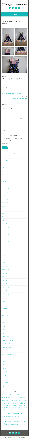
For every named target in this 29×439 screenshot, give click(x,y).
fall (9, 400)
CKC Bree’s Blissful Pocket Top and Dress (11, 92)
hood (15, 403)
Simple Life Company (6, 333)
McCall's (3, 213)
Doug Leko (4, 181)
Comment (21, 118)
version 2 (20, 421)
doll (3, 400)
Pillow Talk (4, 297)
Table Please (4, 361)
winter (17, 424)
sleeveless (8, 419)
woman (21, 424)
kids (18, 403)
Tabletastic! (4, 364)
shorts (3, 419)
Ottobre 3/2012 (5, 252)
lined (23, 403)
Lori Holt (3, 206)
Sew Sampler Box (6, 315)
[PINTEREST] (16, 432)
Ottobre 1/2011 (5, 223)
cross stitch (15, 397)
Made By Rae (4, 209)
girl (3, 403)
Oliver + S (4, 216)
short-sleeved (20, 416)
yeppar (3, 386)
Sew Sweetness (5, 322)
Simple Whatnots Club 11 (7, 340)
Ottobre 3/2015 (5, 259)
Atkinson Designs (5, 163)
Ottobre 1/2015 (5, 230)
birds (16, 394)
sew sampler (10, 416)
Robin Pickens (5, 305)
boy (18, 395)
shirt (14, 416)
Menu (15, 14)
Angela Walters (5, 156)
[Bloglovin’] (19, 8)
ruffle (26, 413)
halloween (8, 403)
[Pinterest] (16, 8)
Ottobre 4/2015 (5, 276)
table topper (9, 421)
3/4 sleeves (4, 394)
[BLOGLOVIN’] (19, 432)
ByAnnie (3, 171)
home (12, 403)
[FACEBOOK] (10, 432)
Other (3, 220)
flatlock (12, 400)
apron (7, 394)
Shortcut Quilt (5, 329)
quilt (7, 413)
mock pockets (20, 405)
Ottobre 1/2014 (5, 227)
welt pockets (13, 424)
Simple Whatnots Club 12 (7, 343)
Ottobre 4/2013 (5, 269)
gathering (24, 400)
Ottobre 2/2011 (5, 238)
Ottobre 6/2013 (5, 287)
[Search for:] (14, 130)
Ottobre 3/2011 (5, 248)
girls (5, 403)
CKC (3, 19)
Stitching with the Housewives (8, 354)
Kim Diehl (4, 195)
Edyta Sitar (4, 185)
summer (18, 419)
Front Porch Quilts (6, 192)
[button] (8, 37)
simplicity (4, 350)
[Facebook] (10, 8)
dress (6, 87)
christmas (5, 397)
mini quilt (15, 405)
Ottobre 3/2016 (5, 262)
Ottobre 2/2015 (5, 245)
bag (10, 395)
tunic (15, 421)
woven (25, 424)
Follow (4, 147)
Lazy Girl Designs (5, 199)
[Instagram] (13, 8)
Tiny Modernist (5, 379)
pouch (4, 413)
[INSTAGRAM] (13, 432)
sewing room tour (5, 416)
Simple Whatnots (5, 336)
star (14, 419)
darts (21, 397)
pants (8, 411)
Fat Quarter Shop (5, 188)
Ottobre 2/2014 (5, 241)
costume (9, 397)
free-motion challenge (18, 400)
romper (15, 413)
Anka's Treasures (5, 160)
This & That (4, 375)
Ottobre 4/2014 (5, 273)
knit (21, 403)
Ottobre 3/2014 (5, 255)
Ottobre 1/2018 (5, 234)
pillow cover (12, 411)
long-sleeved (5, 405)
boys (20, 394)
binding (13, 394)
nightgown (25, 405)
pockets (21, 411)
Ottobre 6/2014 (5, 290)
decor (23, 397)
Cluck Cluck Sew (5, 178)
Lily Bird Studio (5, 202)
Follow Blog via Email (14, 135)
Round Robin (4, 308)
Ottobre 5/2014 (5, 283)
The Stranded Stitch (6, 372)
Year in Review (5, 382)
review (13, 413)
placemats (17, 411)
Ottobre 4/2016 (5, 280)
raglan (10, 413)
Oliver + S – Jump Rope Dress (20, 97)
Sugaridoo (4, 357)
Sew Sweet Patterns (6, 319)
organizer (3, 407)
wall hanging (6, 424)
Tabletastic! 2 (5, 368)
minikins (11, 405)
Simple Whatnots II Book (7, 347)
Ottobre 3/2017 (5, 266)
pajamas (4, 411)
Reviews (3, 301)
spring (12, 419)
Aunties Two (4, 167)
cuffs (18, 397)
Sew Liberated (5, 312)
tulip (13, 421)
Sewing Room (5, 326)
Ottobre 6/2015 (5, 294)
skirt (5, 419)
